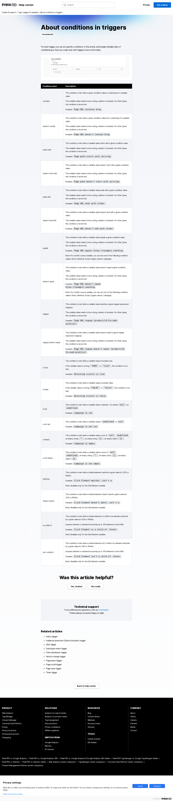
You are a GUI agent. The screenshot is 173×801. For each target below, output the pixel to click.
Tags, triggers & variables (28, 12)
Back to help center (86, 686)
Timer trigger (51, 672)
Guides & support (9, 12)
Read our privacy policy (13, 794)
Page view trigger (53, 668)
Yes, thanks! (76, 586)
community (103, 610)
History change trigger (55, 656)
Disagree (157, 786)
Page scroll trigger (54, 664)
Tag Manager (47, 34)
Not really (95, 586)
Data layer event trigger (56, 648)
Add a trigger (51, 636)
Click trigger (51, 644)
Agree (140, 786)
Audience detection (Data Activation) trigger (65, 640)
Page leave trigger (54, 660)
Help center (26, 4)
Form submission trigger (56, 652)
